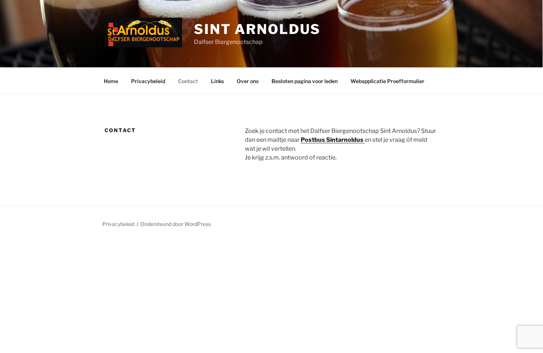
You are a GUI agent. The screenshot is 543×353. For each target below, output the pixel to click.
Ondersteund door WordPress (175, 224)
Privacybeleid (148, 81)
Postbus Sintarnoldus (333, 139)
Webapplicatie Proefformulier (387, 81)
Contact (188, 81)
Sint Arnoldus (257, 29)
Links (217, 81)
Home (111, 81)
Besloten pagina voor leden (305, 81)
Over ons (248, 81)
